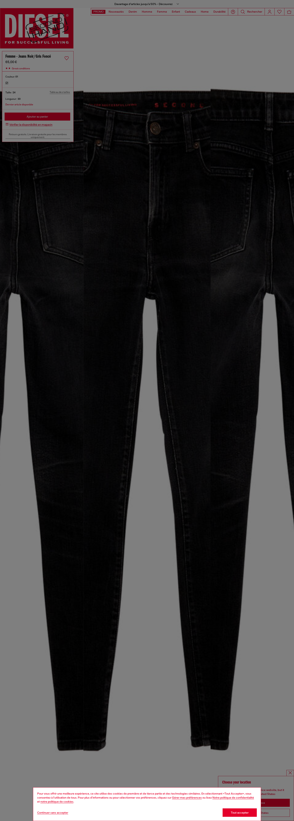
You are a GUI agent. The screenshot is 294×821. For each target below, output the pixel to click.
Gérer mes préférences (187, 797)
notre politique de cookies (56, 801)
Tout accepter (240, 812)
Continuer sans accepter (52, 812)
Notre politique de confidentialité (233, 797)
